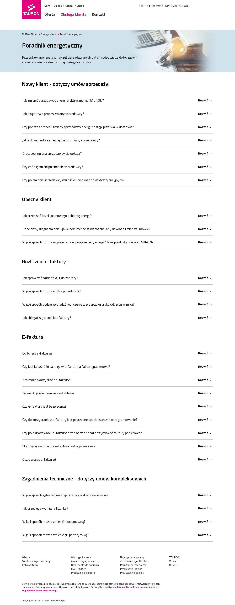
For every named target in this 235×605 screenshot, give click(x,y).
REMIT (173, 565)
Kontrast (156, 6)
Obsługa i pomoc (81, 557)
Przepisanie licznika (131, 569)
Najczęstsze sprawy (132, 557)
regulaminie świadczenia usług (39, 590)
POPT (166, 6)
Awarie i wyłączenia (82, 561)
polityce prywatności (142, 587)
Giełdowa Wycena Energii (36, 561)
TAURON (174, 557)
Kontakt (98, 14)
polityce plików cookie (117, 587)
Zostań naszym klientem (134, 561)
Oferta (49, 14)
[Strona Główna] (31, 9)
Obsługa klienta (73, 14)
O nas (172, 561)
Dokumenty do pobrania (85, 565)
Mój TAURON (180, 6)
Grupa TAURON (74, 6)
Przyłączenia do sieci (132, 573)
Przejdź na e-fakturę (83, 573)
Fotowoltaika (30, 565)
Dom (47, 6)
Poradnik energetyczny (133, 565)
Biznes (58, 6)
